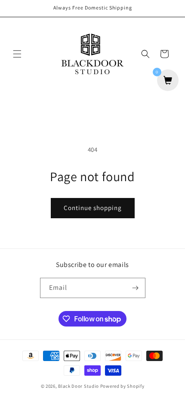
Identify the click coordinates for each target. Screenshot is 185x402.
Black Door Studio (78, 386)
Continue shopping (93, 208)
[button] (17, 53)
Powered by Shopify (122, 386)
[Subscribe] (135, 288)
